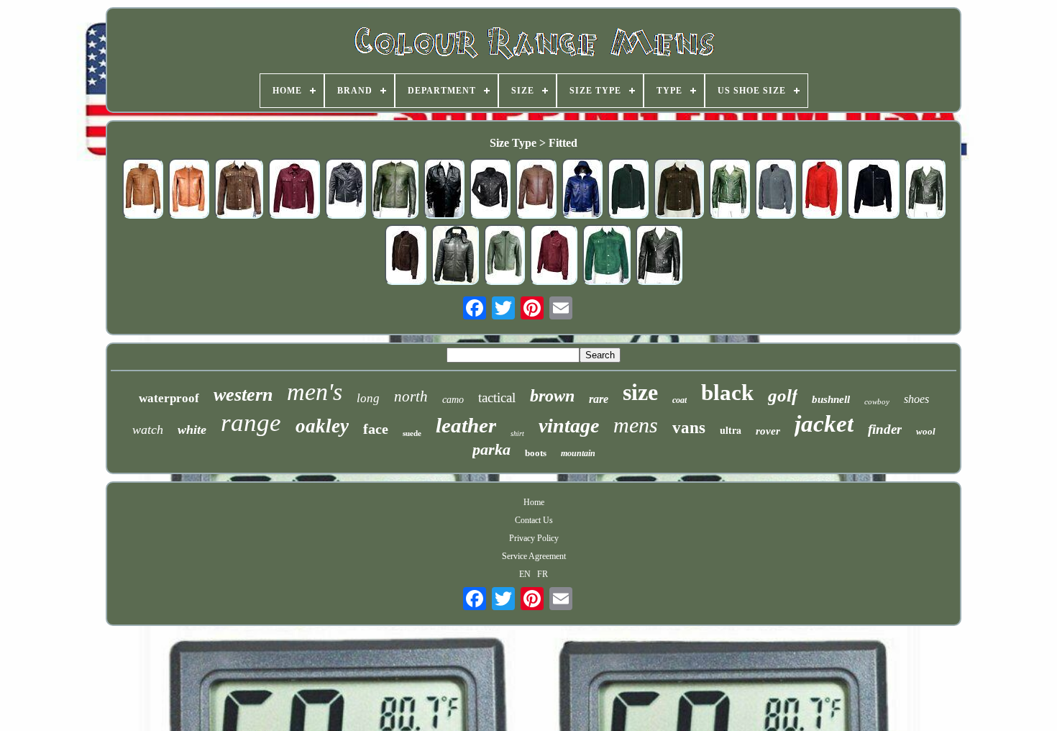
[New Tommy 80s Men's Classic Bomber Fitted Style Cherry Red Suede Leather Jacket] (553, 256)
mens (635, 425)
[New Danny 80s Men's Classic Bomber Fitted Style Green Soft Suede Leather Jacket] (628, 190)
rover (768, 431)
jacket (824, 424)
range (251, 423)
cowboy (876, 401)
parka (491, 449)
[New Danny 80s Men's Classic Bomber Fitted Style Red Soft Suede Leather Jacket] (821, 190)
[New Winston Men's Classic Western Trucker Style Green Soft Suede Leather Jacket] (606, 256)
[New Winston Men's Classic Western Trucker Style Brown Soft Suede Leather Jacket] (239, 190)
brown (552, 395)
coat (679, 400)
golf (782, 395)
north (411, 396)
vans (688, 428)
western (243, 394)
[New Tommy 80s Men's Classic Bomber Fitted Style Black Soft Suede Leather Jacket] (873, 190)
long (368, 398)
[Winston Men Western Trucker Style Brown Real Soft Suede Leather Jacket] (678, 190)
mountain (578, 453)
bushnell (831, 399)
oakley (322, 426)
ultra (730, 429)
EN (525, 574)
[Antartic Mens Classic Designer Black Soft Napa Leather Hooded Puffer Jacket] (455, 256)
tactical (497, 397)
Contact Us (534, 520)
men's (314, 391)
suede (412, 433)
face (375, 429)
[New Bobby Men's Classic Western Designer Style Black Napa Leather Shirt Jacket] (444, 190)
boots (535, 453)
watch (147, 429)
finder (885, 429)
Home (533, 502)
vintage (569, 425)
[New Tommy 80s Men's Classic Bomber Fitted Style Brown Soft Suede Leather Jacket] (405, 256)
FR (542, 574)
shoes (916, 399)
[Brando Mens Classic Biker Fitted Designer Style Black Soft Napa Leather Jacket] (659, 256)
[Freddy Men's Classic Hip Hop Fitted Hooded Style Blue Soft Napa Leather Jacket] (582, 190)
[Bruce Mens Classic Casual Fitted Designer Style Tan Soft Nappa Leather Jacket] (143, 190)
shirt (517, 433)
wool (925, 431)
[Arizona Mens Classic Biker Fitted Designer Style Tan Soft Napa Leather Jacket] (189, 190)
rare (598, 399)
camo (453, 399)
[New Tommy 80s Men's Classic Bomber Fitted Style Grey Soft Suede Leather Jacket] (775, 190)
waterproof (169, 398)
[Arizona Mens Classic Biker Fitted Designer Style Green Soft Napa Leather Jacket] (395, 190)
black (727, 392)
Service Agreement (534, 556)
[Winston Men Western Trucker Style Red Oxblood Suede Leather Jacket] (294, 190)
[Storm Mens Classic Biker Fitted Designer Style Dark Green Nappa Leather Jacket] (504, 256)
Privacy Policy (534, 538)
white (192, 429)
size (640, 392)
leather (466, 425)
